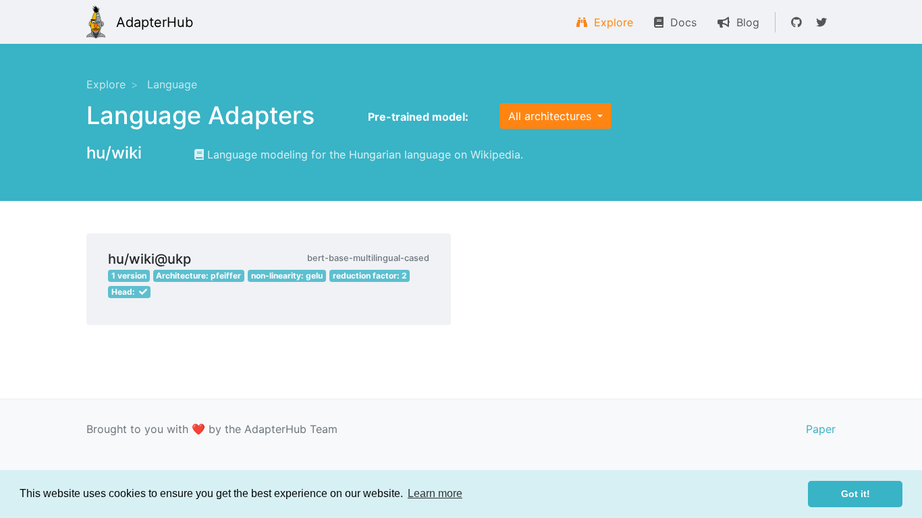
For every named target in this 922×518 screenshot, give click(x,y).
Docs (680, 22)
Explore (610, 22)
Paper (821, 429)
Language (172, 84)
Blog (744, 22)
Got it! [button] (855, 493)
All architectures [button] (551, 116)
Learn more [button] (435, 493)
